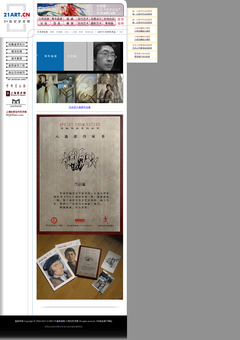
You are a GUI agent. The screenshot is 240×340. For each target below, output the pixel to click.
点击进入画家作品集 (80, 107)
